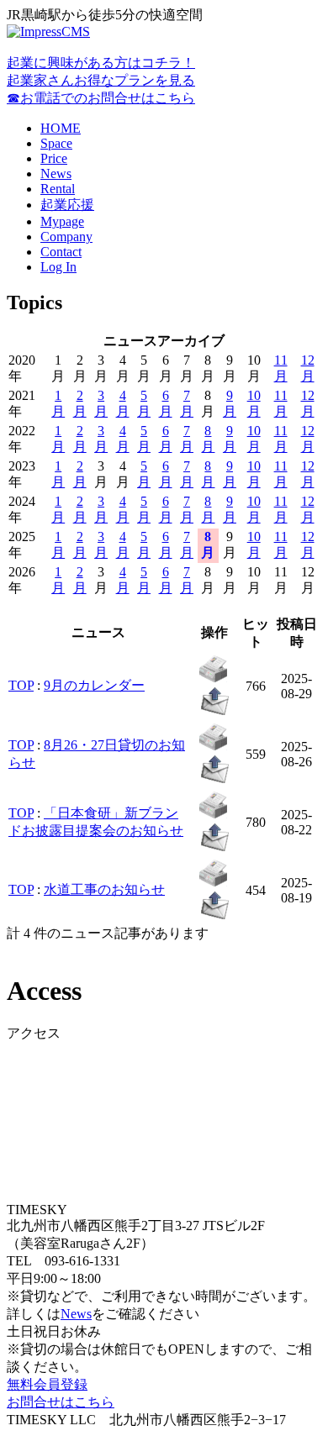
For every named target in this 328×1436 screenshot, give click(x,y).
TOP (21, 685)
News (55, 173)
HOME (60, 128)
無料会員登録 (47, 1384)
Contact (61, 252)
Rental (57, 188)
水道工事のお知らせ (104, 889)
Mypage (62, 221)
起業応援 (67, 204)
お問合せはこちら (60, 1402)
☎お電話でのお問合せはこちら (101, 98)
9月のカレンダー (94, 685)
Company (66, 236)
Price (53, 158)
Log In (58, 267)
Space (56, 143)
